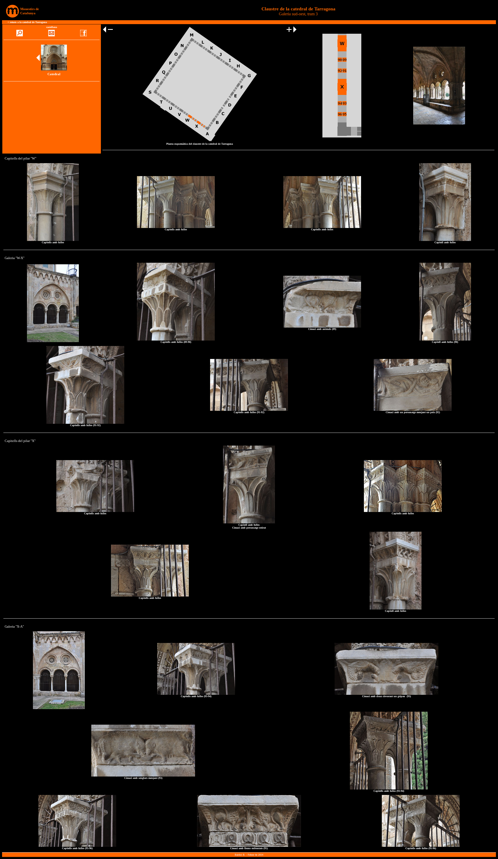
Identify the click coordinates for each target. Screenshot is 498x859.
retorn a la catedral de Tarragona (28, 22)
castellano (51, 27)
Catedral (53, 74)
